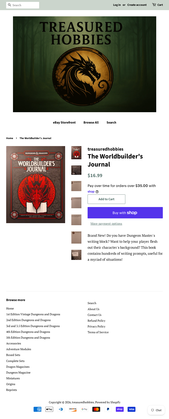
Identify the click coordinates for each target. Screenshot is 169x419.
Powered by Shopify (107, 402)
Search (111, 122)
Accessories (13, 343)
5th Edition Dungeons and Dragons (28, 337)
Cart (160, 5)
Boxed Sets (13, 355)
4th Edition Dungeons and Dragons (28, 332)
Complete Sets (15, 361)
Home (9, 138)
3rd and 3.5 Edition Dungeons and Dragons (33, 326)
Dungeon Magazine (18, 372)
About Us (93, 309)
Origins (10, 384)
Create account (137, 5)
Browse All (91, 122)
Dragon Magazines (17, 367)
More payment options (106, 223)
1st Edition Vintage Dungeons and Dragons (33, 314)
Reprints (11, 390)
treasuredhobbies (83, 402)
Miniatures (13, 378)
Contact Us (94, 315)
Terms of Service (98, 332)
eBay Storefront (64, 122)
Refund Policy (96, 321)
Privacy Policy (96, 326)
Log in (117, 5)
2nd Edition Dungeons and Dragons (28, 320)
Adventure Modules (18, 349)
